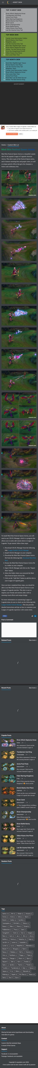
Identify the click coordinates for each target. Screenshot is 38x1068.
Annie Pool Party (11, 17)
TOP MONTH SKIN (13, 60)
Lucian (4, 946)
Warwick (25, 971)
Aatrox (4, 914)
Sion (18, 962)
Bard (26, 917)
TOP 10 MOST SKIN (13, 10)
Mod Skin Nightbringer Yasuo (16, 46)
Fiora (15, 930)
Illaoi (3, 936)
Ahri (12, 914)
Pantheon (12, 955)
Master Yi (5, 949)
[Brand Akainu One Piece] (8, 790)
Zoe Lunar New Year (13, 55)
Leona (13, 942)
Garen (15, 933)
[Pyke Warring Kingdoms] (8, 778)
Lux (11, 946)
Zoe (10, 978)
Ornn (3, 955)
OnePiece (19, 790)
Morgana (15, 949)
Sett (12, 962)
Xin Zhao (22, 974)
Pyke (18, 778)
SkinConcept (20, 766)
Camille (20, 920)
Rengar (12, 958)
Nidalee (12, 952)
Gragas (30, 933)
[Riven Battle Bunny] (8, 826)
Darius (25, 923)
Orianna (28, 952)
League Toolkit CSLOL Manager (18, 550)
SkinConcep (20, 814)
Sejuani (4, 962)
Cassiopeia (5, 923)
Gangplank (5, 933)
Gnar (22, 933)
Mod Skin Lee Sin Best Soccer (16, 78)
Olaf (20, 952)
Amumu (28, 914)
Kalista (4, 939)
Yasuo (31, 974)
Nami (24, 949)
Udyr (24, 968)
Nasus (4, 952)
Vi (10, 971)
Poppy (21, 955)
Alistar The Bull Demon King (15, 49)
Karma (13, 939)
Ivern (10, 936)
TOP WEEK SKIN (12, 35)
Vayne (4, 971)
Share (4, 616)
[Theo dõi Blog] (35, 616)
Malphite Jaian (11, 42)
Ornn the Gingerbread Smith (15, 51)
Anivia (4, 917)
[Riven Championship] (8, 814)
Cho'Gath (16, 923)
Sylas (4, 965)
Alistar (20, 914)
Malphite (19, 946)
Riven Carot (10, 23)
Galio (22, 930)
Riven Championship (13, 25)
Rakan (4, 958)
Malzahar (29, 946)
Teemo (20, 965)
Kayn (30, 939)
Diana (4, 926)
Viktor (19, 838)
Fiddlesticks (6, 930)
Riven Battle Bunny (12, 26)
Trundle (4, 968)
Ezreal (26, 926)
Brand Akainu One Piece (14, 21)
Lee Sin (4, 942)
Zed (3, 978)
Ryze (28, 958)
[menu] (3, 2)
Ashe (19, 917)
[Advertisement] (19, 105)
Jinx (30, 936)
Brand (4, 920)
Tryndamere (20, 754)
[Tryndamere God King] (8, 755)
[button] (22, 742)
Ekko (11, 926)
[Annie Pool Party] (8, 767)
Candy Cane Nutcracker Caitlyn (16, 38)
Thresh (28, 965)
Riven (18, 742)
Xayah (13, 974)
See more (32, 640)
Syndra (12, 965)
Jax (17, 936)
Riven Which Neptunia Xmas (15, 13)
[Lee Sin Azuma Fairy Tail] (8, 850)
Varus (31, 968)
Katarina (21, 939)
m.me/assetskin (13, 1054)
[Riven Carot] (8, 802)
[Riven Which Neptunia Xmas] (8, 743)
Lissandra (22, 942)
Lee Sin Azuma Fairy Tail (14, 30)
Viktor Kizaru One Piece (14, 28)
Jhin (24, 936)
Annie (12, 917)
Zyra (16, 978)
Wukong (4, 974)
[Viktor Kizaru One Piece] (8, 838)
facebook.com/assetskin (14, 1056)
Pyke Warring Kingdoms (14, 19)
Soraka (26, 962)
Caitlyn (12, 920)
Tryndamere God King (13, 15)
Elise (18, 926)
